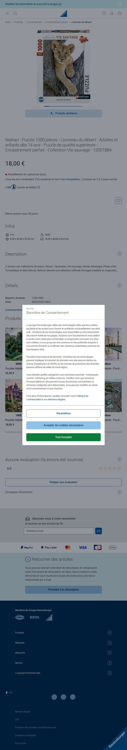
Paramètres (64, 413)
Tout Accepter (63, 437)
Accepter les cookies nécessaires (63, 425)
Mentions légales (56, 399)
